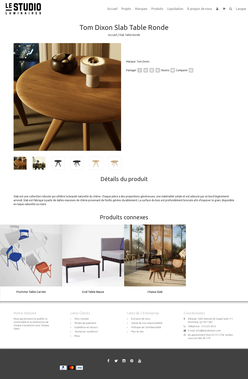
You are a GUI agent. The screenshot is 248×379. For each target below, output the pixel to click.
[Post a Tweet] (145, 70)
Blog (77, 336)
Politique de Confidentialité (146, 327)
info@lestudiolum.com (208, 330)
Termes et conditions (86, 331)
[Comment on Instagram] (151, 70)
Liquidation (175, 8)
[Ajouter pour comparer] (191, 70)
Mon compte (82, 318)
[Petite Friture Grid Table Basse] (93, 262)
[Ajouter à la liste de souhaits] (172, 70)
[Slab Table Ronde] (67, 97)
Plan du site (137, 331)
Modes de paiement (85, 323)
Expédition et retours (86, 327)
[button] (223, 8)
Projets (126, 8)
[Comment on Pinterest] (157, 70)
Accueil (112, 8)
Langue (241, 8)
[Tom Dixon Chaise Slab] (155, 262)
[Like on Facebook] (139, 70)
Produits (157, 8)
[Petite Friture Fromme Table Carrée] (31, 262)
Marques (141, 8)
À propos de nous (199, 8)
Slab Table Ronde (129, 34)
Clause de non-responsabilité (146, 323)
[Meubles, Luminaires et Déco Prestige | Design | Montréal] (24, 5)
